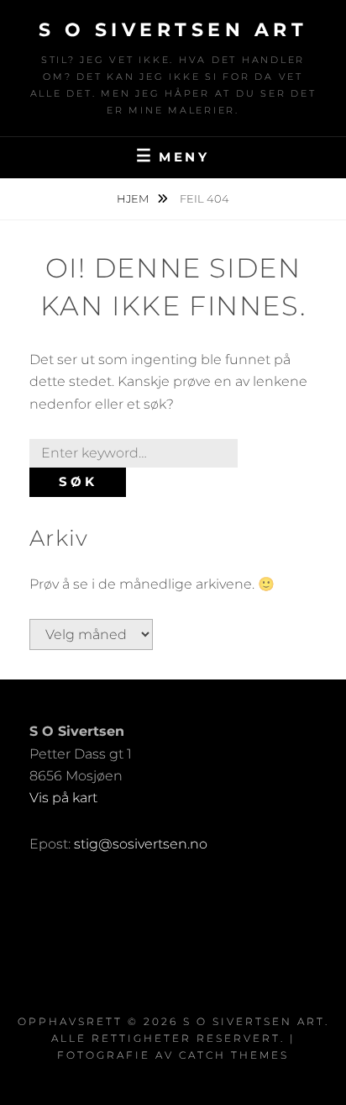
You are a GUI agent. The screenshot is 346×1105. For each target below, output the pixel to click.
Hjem (134, 198)
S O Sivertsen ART (173, 30)
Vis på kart (63, 798)
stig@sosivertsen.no (140, 844)
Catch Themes (234, 1055)
